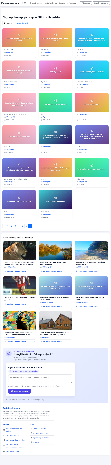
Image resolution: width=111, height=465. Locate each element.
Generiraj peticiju (21, 391)
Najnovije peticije (23, 23)
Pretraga (72, 3)
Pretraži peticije (36, 3)
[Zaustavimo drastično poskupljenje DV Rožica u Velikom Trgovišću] (55, 327)
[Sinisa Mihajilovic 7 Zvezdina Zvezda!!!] (19, 291)
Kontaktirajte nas (50, 3)
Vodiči (6, 424)
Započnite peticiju (101, 3)
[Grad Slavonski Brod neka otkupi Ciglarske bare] (55, 257)
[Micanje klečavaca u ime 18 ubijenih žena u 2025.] (55, 292)
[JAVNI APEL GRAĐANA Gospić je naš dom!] (91, 292)
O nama (62, 3)
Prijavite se (86, 3)
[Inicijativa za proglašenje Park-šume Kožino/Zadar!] (91, 257)
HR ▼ (26, 3)
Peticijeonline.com (10, 3)
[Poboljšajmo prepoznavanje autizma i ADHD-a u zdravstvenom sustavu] (19, 327)
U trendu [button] (8, 23)
